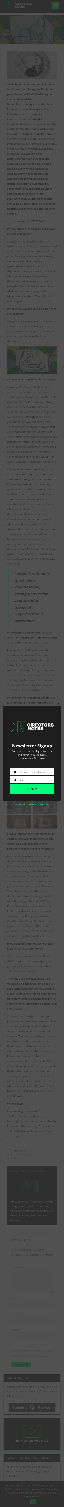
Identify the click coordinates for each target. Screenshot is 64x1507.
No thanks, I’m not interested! (32, 804)
